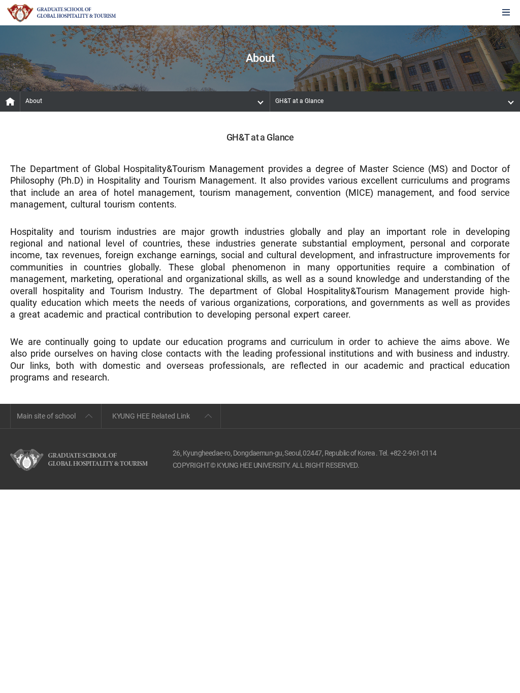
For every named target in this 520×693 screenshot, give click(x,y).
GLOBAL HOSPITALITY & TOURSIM (61, 13)
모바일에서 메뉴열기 (506, 13)
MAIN (10, 101)
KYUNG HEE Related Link (151, 416)
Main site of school (46, 416)
